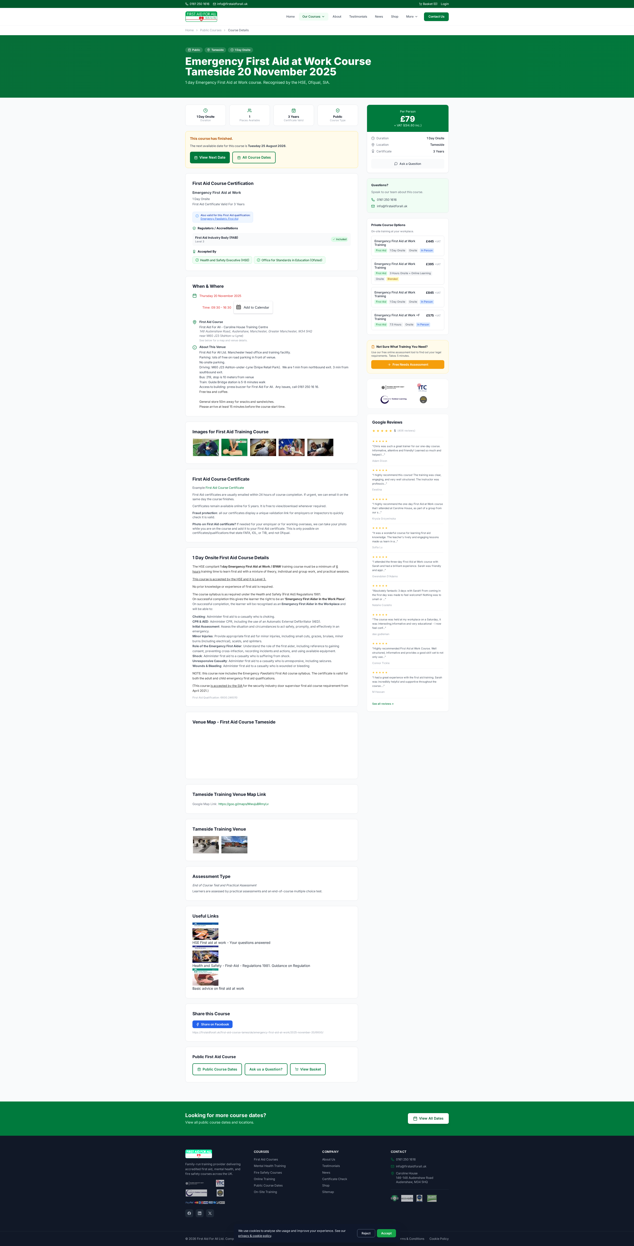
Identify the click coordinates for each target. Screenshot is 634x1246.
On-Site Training (265, 1192)
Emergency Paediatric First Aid (219, 218)
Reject (366, 1233)
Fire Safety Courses (268, 1172)
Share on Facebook (215, 1024)
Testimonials (358, 16)
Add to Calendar (256, 307)
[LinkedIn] (200, 1213)
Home (290, 16)
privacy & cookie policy (254, 1236)
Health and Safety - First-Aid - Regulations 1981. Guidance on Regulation (251, 965)
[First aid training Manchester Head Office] (234, 844)
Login (445, 4)
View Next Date (212, 157)
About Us (328, 1159)
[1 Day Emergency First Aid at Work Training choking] (263, 447)
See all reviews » (383, 703)
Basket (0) (430, 4)
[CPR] (234, 447)
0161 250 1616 (200, 4)
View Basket (310, 1069)
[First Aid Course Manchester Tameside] (206, 844)
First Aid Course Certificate (225, 488)
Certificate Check (334, 1179)
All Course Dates (256, 157)
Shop (394, 16)
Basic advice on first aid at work (218, 988)
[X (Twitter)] (210, 1213)
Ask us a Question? (266, 1069)
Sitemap (328, 1192)
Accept (386, 1233)
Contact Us (436, 16)
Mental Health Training (270, 1166)
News (379, 16)
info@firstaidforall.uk (232, 4)
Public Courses (210, 30)
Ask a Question (410, 164)
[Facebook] (189, 1213)
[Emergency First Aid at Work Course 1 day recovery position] (292, 447)
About (337, 16)
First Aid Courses (266, 1159)
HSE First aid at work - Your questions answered (231, 942)
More (410, 16)
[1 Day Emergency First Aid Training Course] (206, 447)
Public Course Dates (220, 1069)
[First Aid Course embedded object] (320, 447)
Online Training (264, 1179)
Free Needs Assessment (410, 364)
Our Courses (311, 16)
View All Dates (431, 1118)
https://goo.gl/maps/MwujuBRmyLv (243, 804)
